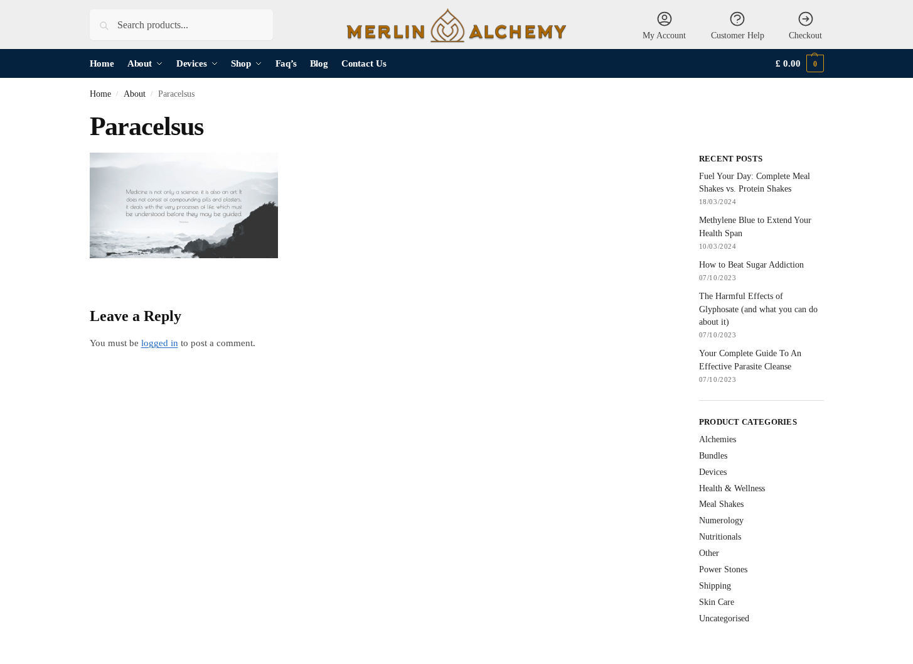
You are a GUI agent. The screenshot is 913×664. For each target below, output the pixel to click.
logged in (159, 343)
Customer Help (737, 35)
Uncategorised (724, 618)
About (135, 94)
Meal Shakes (721, 504)
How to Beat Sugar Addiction (751, 264)
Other (709, 553)
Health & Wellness (732, 488)
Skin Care (716, 602)
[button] (799, 64)
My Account (664, 35)
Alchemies (717, 439)
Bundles (713, 455)
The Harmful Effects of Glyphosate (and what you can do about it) (758, 309)
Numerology (721, 520)
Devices (713, 472)
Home (100, 94)
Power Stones (723, 569)
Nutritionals (720, 537)
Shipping (715, 586)
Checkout (805, 35)
